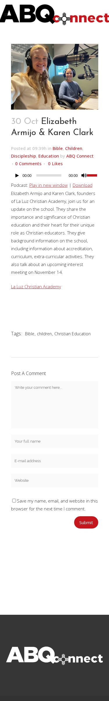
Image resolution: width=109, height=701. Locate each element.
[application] (54, 176)
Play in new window (48, 185)
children (44, 333)
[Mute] (84, 175)
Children (73, 148)
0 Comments (28, 163)
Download (82, 185)
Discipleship (23, 156)
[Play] (17, 175)
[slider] (92, 175)
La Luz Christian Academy (36, 286)
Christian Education (72, 333)
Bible (58, 148)
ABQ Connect (80, 156)
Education (48, 156)
